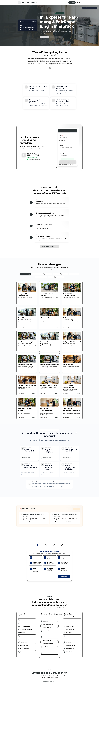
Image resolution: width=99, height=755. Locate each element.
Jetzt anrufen (72, 2)
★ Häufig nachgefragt (38, 274)
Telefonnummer (62, 140)
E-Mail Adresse (62, 153)
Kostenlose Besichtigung (56, 36)
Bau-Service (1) (59, 276)
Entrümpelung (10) (74, 274)
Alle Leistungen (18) (25, 274)
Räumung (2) (48, 274)
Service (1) (51, 276)
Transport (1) (57, 274)
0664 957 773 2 (33, 155)
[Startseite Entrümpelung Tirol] (19, 2)
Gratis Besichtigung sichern (67, 162)
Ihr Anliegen (61, 145)
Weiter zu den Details (63, 576)
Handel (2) (64, 274)
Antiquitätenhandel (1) (41, 276)
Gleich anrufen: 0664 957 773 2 (50, 246)
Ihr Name (61, 135)
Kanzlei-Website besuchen (26, 457)
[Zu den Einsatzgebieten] (37, 2)
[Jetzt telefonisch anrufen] (24, 155)
